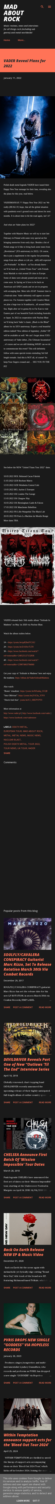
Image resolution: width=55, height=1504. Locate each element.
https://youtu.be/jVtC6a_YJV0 (31, 695)
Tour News (10, 748)
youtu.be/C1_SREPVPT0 (31, 700)
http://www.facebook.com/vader (36, 713)
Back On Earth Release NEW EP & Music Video (24, 1252)
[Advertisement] (27, 871)
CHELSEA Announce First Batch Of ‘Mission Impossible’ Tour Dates (25, 1159)
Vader (31, 748)
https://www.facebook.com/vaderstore (20, 718)
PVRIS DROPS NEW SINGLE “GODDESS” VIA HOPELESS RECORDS (27, 1344)
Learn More (23, 1501)
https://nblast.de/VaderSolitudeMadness (32, 678)
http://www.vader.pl (12, 713)
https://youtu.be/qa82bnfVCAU (21, 642)
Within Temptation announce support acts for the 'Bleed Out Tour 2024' (27, 1439)
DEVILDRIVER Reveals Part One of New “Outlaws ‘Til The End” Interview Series (27, 1064)
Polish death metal (15, 743)
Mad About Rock (14, 12)
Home (7, 40)
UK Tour (22, 748)
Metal (7, 735)
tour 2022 (34, 743)
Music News (34, 735)
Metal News (19, 735)
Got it (36, 1501)
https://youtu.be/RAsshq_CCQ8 (33, 691)
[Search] (42, 5)
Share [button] (7, 753)
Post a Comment (23, 1007)
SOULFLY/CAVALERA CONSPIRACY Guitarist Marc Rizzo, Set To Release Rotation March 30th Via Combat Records (27, 964)
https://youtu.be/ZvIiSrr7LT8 (20, 647)
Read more (45, 1007)
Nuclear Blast (12, 739)
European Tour (13, 731)
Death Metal (19, 726)
